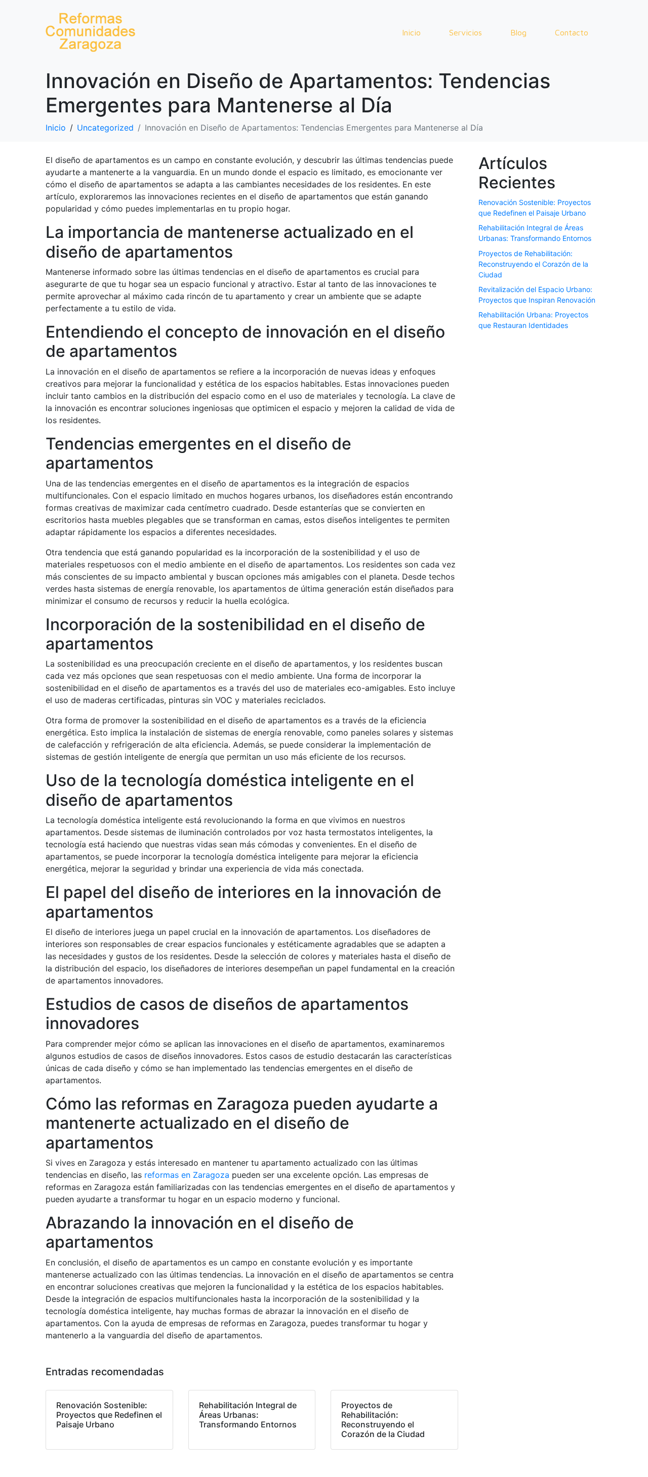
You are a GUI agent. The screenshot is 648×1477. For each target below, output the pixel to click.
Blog (518, 32)
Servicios (465, 32)
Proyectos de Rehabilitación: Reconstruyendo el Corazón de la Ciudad (533, 264)
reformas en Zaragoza (186, 1175)
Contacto (571, 32)
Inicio (411, 32)
